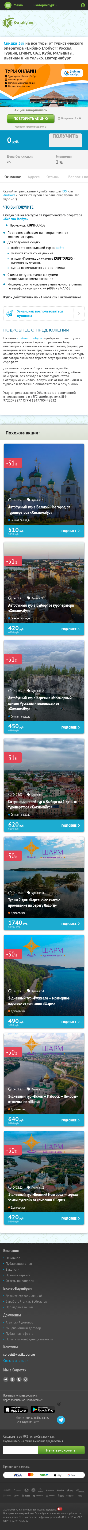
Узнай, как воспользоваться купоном (40, 313)
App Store (15, 1409)
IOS (65, 191)
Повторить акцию (31, 118)
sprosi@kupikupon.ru (19, 1354)
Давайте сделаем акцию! (24, 1296)
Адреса (34, 176)
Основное (12, 176)
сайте (60, 248)
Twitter (19, 1379)
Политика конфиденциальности (29, 1339)
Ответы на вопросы (20, 1281)
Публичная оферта (19, 1333)
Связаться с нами (15, 1360)
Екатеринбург (44, 5)
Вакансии (12, 1269)
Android (9, 195)
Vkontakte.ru (12, 1379)
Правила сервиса (18, 1275)
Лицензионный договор (23, 1328)
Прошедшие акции (19, 1307)
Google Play (42, 1409)
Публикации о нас (19, 1263)
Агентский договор (20, 1322)
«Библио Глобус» (15, 219)
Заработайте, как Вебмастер (26, 1301)
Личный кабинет (83, 5)
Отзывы (52, 176)
